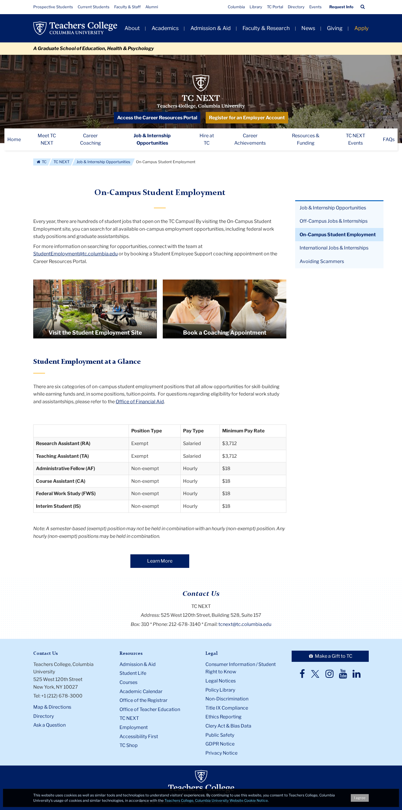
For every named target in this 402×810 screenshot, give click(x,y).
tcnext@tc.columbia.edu (244, 624)
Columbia (236, 6)
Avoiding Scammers (322, 261)
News (308, 28)
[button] (363, 7)
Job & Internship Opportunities (103, 162)
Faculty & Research (266, 28)
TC (43, 162)
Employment (133, 727)
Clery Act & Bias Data (228, 726)
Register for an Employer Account (247, 117)
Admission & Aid (210, 28)
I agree (360, 798)
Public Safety (219, 735)
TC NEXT (61, 162)
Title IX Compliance (226, 708)
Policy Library (220, 690)
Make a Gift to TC (333, 656)
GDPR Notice (220, 744)
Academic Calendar (140, 691)
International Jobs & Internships (334, 248)
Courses (128, 682)
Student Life (132, 673)
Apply (361, 28)
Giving (335, 28)
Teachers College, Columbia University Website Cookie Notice (216, 800)
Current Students (93, 6)
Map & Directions (52, 707)
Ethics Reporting (223, 717)
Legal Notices (220, 681)
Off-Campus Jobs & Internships (334, 221)
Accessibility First (138, 736)
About (132, 28)
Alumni (151, 6)
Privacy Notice (221, 753)
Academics (165, 28)
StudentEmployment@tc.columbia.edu (75, 254)
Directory (296, 6)
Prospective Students (53, 6)
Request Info (341, 6)
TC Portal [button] (275, 6)
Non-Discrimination (226, 699)
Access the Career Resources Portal (157, 117)
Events (315, 6)
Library (256, 6)
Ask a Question (49, 725)
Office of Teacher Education (149, 709)
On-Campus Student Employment (338, 234)
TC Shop (128, 745)
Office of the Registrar (143, 700)
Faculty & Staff (127, 6)
